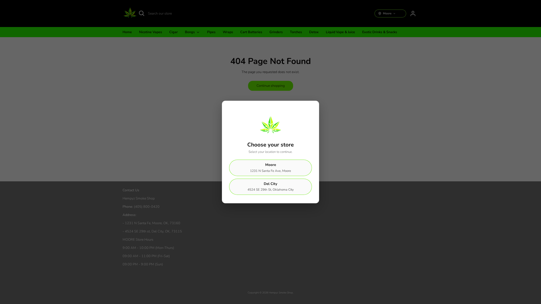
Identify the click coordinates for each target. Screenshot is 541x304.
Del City (270, 186)
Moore (270, 167)
